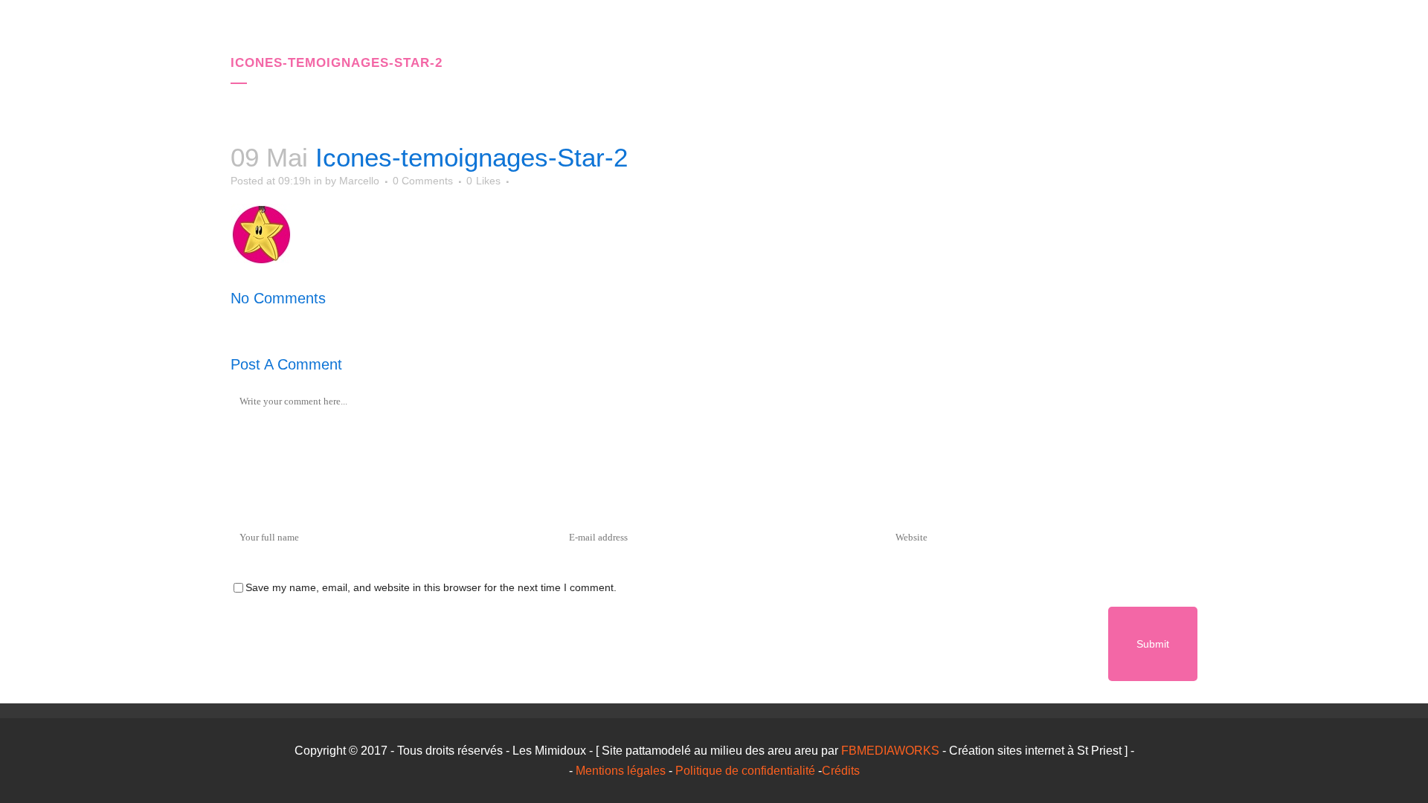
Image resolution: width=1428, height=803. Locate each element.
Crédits (841, 770)
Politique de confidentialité (745, 770)
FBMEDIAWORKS (890, 750)
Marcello (359, 181)
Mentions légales (621, 770)
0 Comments (423, 181)
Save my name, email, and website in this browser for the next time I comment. (431, 587)
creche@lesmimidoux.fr (1104, 30)
